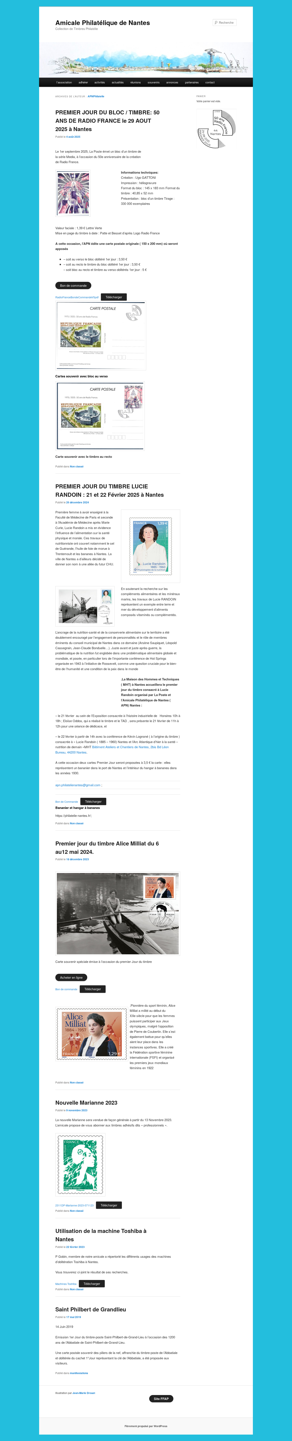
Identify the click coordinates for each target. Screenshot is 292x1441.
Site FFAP (161, 1398)
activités (99, 82)
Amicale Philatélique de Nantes (102, 22)
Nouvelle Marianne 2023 (86, 1102)
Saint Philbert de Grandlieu (90, 1309)
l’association (64, 82)
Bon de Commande (66, 801)
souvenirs (154, 82)
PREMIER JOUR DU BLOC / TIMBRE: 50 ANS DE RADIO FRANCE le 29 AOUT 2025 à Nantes (107, 120)
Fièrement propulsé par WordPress (146, 1426)
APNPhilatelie (96, 96)
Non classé (77, 466)
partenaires (192, 82)
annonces (172, 82)
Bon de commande (66, 989)
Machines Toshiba (66, 1284)
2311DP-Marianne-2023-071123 (74, 1205)
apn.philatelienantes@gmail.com (77, 785)
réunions (135, 82)
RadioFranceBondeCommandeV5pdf (77, 297)
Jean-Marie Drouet (83, 1393)
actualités (118, 82)
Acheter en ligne (71, 977)
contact (210, 82)
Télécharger (114, 297)
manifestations (79, 1373)
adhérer (83, 82)
